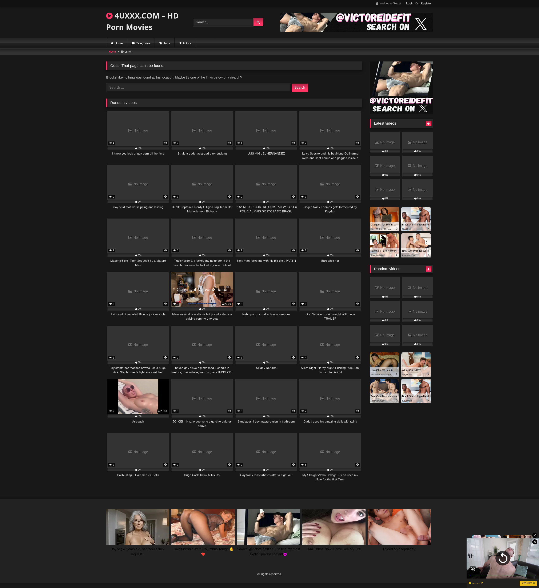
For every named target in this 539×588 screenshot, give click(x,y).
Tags (167, 43)
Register (426, 3)
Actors (187, 43)
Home (119, 43)
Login (410, 3)
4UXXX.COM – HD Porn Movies (142, 21)
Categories (143, 43)
